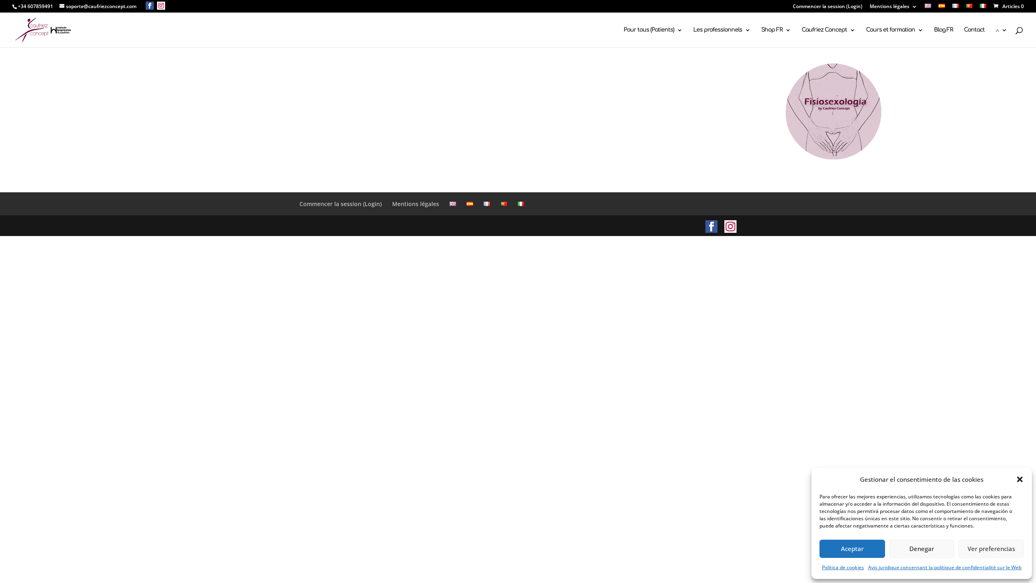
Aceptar (852, 549)
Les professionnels (717, 30)
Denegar (921, 549)
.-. (997, 30)
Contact (974, 30)
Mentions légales (889, 7)
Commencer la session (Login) (827, 7)
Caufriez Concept (824, 30)
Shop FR (772, 30)
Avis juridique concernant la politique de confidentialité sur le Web (944, 567)
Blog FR (943, 30)
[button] (1020, 479)
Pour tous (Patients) (649, 30)
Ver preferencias (991, 549)
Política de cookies (843, 567)
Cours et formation (890, 30)
